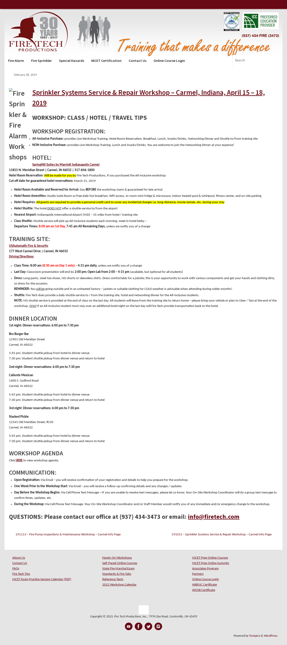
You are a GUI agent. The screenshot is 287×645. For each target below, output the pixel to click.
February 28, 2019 (25, 75)
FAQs (15, 568)
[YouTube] (129, 626)
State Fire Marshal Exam (118, 568)
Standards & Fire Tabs (116, 574)
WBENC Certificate (204, 584)
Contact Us (19, 563)
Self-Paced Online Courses (119, 563)
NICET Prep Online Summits (210, 563)
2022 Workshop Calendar (119, 584)
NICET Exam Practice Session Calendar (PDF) (41, 579)
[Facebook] (138, 626)
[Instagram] (158, 626)
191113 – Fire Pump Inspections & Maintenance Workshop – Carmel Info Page (68, 534)
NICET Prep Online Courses (210, 558)
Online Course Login (205, 579)
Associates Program (205, 568)
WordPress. (271, 635)
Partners (198, 574)
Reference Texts (112, 579)
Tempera (254, 635)
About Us (18, 558)
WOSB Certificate (203, 590)
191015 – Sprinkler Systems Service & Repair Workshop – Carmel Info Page (222, 534)
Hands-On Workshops (117, 558)
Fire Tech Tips (21, 574)
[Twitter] (148, 626)
